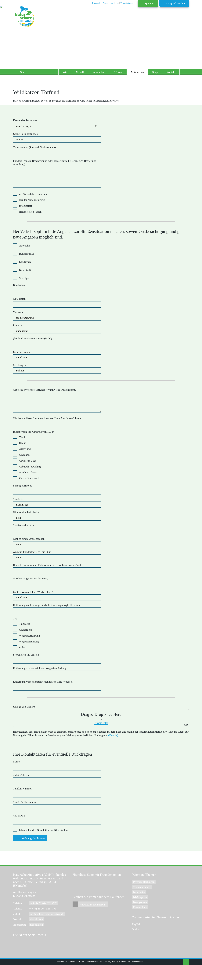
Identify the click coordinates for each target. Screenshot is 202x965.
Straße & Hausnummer (26, 802)
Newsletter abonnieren (92, 904)
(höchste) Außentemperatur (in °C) (32, 338)
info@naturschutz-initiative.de (47, 913)
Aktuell (79, 72)
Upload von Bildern (24, 706)
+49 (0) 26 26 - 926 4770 (43, 903)
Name (16, 761)
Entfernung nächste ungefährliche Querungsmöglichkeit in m (47, 605)
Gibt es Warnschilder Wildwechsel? (33, 591)
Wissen (118, 72)
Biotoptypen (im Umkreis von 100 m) (34, 431)
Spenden (149, 3)
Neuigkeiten (140, 902)
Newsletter (139, 891)
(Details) (113, 735)
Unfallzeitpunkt (22, 351)
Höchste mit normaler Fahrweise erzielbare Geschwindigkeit (47, 564)
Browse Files (101, 722)
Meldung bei (20, 364)
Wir (65, 72)
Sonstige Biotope (22, 485)
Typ (15, 618)
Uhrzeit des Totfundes (25, 133)
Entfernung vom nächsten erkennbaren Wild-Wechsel (43, 681)
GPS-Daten (19, 298)
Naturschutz (99, 72)
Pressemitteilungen (144, 881)
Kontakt (170, 72)
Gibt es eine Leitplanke (26, 512)
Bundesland (19, 285)
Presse (105, 3)
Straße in (18, 499)
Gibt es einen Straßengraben (29, 538)
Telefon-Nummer (22, 788)
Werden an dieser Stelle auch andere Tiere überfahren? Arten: (47, 418)
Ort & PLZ (19, 815)
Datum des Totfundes (25, 120)
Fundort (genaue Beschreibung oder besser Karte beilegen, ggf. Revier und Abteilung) (54, 162)
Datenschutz (140, 907)
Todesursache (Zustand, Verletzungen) (34, 147)
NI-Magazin (140, 897)
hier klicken (36, 919)
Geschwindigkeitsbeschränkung (30, 578)
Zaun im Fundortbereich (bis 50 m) (32, 551)
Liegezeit (18, 325)
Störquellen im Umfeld (26, 654)
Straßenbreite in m (23, 525)
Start (23, 72)
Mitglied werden (175, 3)
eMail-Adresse (21, 775)
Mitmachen (137, 72)
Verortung (18, 312)
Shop (155, 72)
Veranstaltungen (142, 886)
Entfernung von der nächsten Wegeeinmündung (39, 668)
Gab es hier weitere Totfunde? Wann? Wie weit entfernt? (44, 389)
